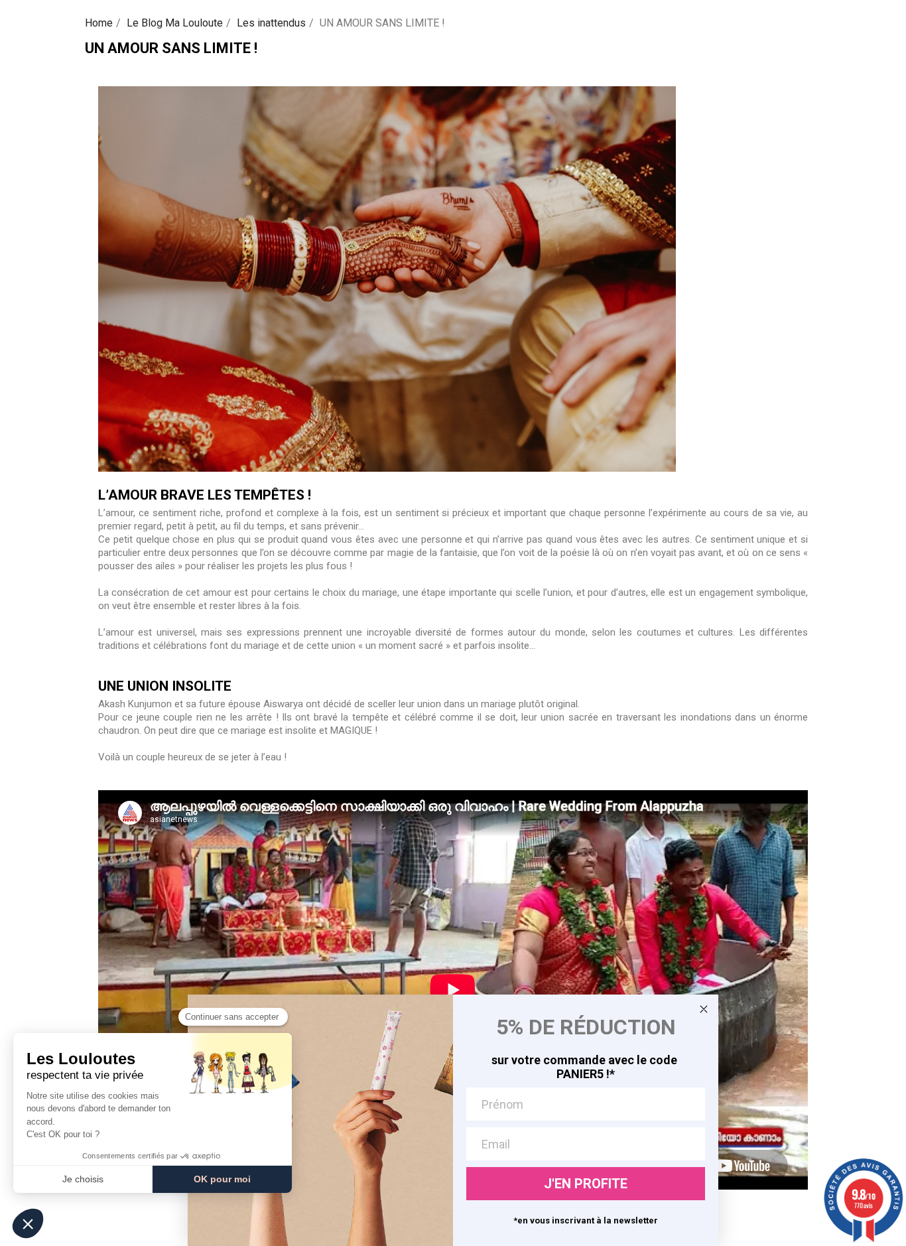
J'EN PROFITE (585, 1184)
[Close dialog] (704, 1009)
